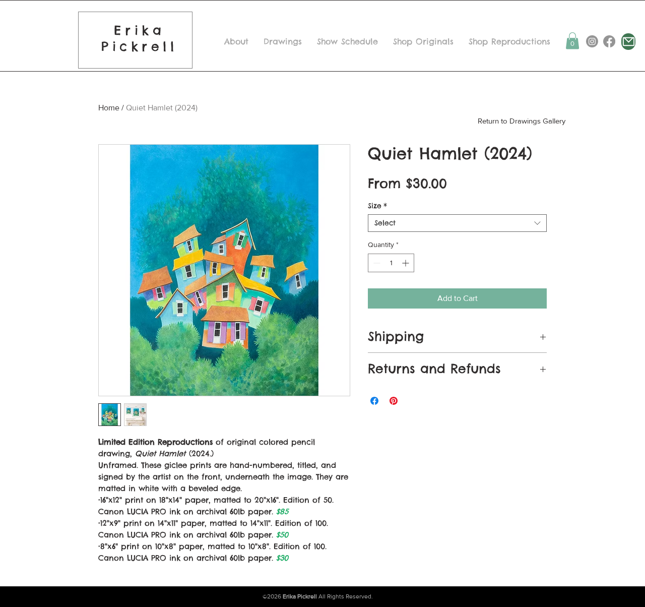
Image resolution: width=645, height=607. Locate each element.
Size (377, 206)
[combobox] (457, 223)
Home (108, 107)
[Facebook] (609, 41)
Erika (139, 30)
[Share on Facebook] (374, 401)
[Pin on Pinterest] (394, 401)
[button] (572, 40)
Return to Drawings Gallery (521, 120)
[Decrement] (375, 263)
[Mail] (628, 41)
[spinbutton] (391, 263)
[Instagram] (592, 41)
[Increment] (406, 263)
